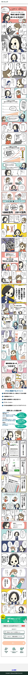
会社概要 (14, 670)
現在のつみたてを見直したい (14, 632)
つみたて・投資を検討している (14, 636)
